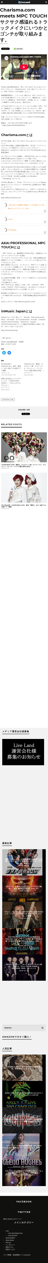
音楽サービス (10, 1249)
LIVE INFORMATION (15, 1233)
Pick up (8, 1242)
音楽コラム (9, 1247)
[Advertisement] (24, 622)
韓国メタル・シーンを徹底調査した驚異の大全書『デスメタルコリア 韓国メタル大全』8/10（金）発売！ (24, 861)
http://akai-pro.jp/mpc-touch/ (24, 301)
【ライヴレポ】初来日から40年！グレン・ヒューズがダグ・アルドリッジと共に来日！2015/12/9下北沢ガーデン (24, 1173)
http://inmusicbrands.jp (9, 330)
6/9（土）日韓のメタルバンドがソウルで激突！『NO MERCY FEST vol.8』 (24, 887)
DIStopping (12, 230)
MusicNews (10, 1240)
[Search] (46, 2)
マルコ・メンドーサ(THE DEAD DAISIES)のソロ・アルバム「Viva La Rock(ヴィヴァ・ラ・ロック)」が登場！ (24, 914)
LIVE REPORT (13, 1236)
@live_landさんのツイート (12, 1219)
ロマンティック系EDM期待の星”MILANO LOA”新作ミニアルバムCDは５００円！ (24, 1146)
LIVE (7, 1231)
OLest (10, 219)
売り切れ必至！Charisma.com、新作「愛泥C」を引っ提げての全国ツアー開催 (11, 367)
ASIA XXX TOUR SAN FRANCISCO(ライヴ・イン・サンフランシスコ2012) (24, 1094)
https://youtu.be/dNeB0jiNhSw (14, 125)
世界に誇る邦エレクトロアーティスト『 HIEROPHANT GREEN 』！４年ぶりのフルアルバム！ (11, 382)
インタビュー (10, 1245)
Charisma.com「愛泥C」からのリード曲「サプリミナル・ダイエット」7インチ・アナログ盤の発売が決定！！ (34, 367)
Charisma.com (7, 399)
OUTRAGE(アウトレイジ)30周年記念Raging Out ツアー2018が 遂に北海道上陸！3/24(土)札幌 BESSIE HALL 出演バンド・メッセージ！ (24, 940)
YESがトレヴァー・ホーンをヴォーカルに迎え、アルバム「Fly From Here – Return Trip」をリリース (24, 966)
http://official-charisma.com (11, 198)
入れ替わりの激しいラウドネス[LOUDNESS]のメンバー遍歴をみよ (24, 1120)
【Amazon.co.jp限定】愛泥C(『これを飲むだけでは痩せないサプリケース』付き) (26, 206)
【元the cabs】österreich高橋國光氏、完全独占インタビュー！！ (24, 1068)
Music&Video (10, 1238)
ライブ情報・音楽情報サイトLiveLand (16, 1255)
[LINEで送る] (18, 49)
